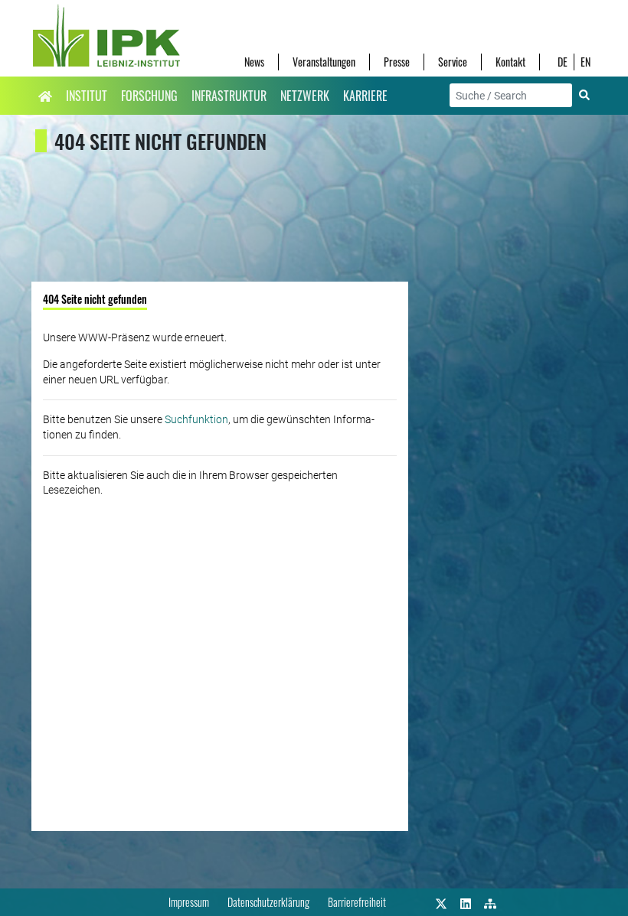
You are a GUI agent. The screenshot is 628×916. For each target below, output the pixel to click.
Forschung (149, 95)
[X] (441, 902)
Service (452, 62)
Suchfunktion (196, 419)
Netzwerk (304, 95)
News (254, 62)
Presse (397, 62)
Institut (86, 95)
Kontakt (510, 62)
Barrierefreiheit (357, 902)
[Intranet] (490, 902)
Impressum (188, 902)
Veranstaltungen (324, 62)
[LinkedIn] (465, 902)
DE (562, 62)
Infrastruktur (229, 95)
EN (585, 62)
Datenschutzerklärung (268, 902)
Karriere (365, 95)
